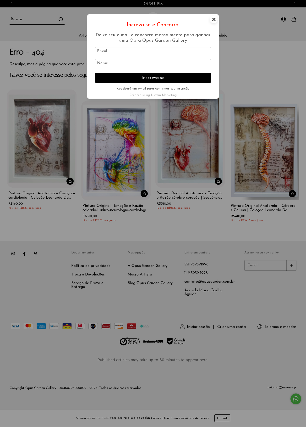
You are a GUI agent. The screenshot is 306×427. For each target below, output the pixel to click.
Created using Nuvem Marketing (153, 95)
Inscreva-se (153, 78)
